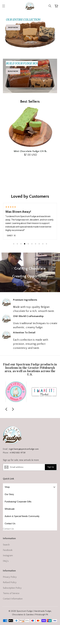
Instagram (8, 555)
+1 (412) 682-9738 (17, 453)
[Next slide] (13, 409)
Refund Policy (9, 582)
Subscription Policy (12, 588)
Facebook (7, 550)
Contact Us (8, 528)
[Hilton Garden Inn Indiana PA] (16, 392)
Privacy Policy (10, 577)
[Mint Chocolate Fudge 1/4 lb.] (30, 127)
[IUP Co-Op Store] (44, 392)
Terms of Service (11, 593)
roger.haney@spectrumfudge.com (24, 449)
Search (6, 544)
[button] (3, 6)
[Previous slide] (6, 409)
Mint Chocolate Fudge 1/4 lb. (30, 151)
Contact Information (13, 598)
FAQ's (6, 561)
